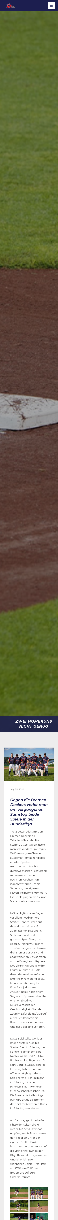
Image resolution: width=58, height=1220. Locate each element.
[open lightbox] (19, 1193)
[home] (11, 4)
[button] (51, 5)
